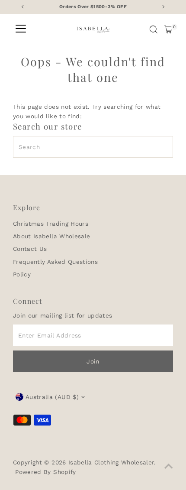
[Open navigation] (21, 29)
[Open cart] (168, 29)
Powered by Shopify (45, 471)
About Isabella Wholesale (51, 236)
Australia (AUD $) (52, 396)
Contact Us (30, 248)
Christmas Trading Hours (50, 223)
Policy (22, 274)
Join (93, 361)
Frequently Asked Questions (55, 261)
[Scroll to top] (168, 466)
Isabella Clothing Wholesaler (111, 462)
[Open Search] (153, 29)
